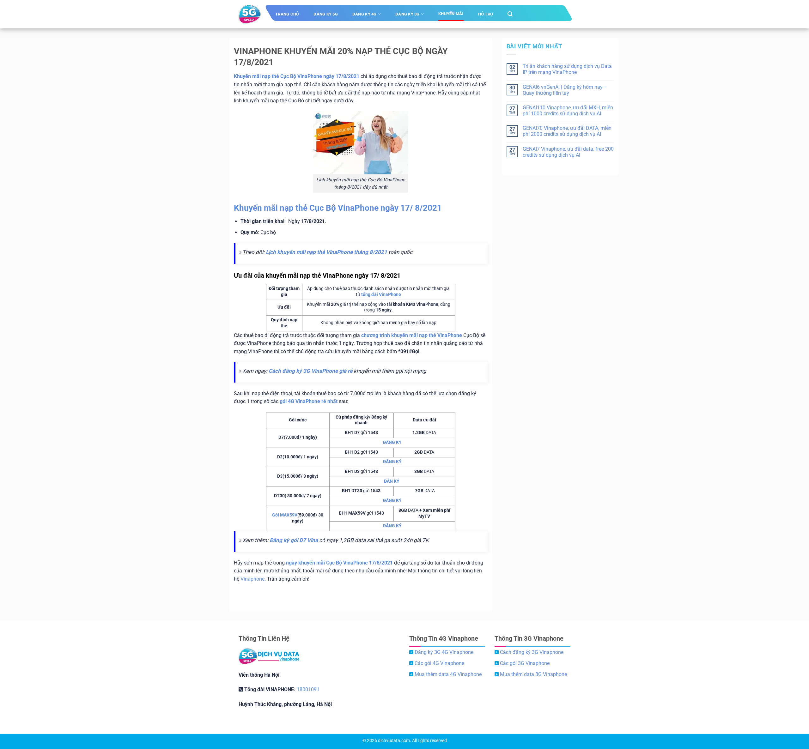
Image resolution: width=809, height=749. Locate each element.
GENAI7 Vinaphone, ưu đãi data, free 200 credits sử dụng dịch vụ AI (568, 152)
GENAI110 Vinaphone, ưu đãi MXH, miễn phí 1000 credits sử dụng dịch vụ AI (568, 111)
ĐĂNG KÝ (392, 442)
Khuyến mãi (451, 13)
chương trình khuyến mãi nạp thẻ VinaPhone (411, 335)
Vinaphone (252, 579)
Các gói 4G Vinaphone (439, 663)
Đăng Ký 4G (364, 14)
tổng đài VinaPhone (381, 294)
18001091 (308, 689)
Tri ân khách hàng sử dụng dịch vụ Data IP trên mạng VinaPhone (567, 69)
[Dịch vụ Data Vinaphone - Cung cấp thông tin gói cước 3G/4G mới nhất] (250, 14)
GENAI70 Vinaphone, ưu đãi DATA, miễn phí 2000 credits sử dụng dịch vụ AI (567, 131)
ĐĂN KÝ (391, 481)
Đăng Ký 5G (325, 14)
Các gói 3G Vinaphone (525, 663)
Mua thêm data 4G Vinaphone (448, 674)
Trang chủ (287, 14)
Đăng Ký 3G (407, 14)
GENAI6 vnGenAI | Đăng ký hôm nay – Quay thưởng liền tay (565, 90)
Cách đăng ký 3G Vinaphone (531, 652)
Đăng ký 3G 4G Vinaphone (444, 652)
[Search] (510, 14)
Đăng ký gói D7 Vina (294, 540)
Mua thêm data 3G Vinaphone (533, 674)
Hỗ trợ (485, 14)
